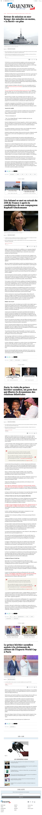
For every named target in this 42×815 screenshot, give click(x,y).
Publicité (29, 806)
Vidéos (15, 810)
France (22, 174)
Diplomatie (32, 616)
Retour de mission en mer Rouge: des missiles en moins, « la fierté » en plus (19, 13)
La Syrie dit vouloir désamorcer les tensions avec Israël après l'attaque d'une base (22, 762)
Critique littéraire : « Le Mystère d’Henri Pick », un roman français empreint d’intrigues (23, 771)
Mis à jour (18, 182)
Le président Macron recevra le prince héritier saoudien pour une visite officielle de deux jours (29, 635)
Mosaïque (16, 808)
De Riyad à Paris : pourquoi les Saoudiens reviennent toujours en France (23, 783)
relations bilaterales (8, 618)
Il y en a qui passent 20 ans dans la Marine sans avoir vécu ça (18, 90)
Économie (2, 810)
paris (26, 174)
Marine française (12, 174)
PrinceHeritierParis (16, 618)
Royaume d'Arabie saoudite (21, 616)
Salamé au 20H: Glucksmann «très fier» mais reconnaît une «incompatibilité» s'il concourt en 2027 (12, 377)
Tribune (15, 806)
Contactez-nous (30, 805)
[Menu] (1, 0)
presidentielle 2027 (25, 360)
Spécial (18, 626)
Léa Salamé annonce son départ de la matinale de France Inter (29, 376)
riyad (14, 616)
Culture (2, 811)
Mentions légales (30, 808)
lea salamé (11, 360)
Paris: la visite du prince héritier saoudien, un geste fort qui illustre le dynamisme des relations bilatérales (20, 391)
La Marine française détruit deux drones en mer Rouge (12, 190)
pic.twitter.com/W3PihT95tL (26, 458)
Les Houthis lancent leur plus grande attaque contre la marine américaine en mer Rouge (29, 190)
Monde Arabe (3, 805)
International (3, 808)
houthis (35, 174)
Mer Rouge (18, 174)
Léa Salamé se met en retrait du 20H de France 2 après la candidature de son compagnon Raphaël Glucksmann (20, 204)
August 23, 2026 (29, 460)
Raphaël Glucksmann (17, 360)
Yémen (30, 174)
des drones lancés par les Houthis (15, 86)
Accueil (5, 13)
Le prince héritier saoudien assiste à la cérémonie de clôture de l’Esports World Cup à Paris (12, 635)
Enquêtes (15, 805)
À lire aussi (21, 179)
